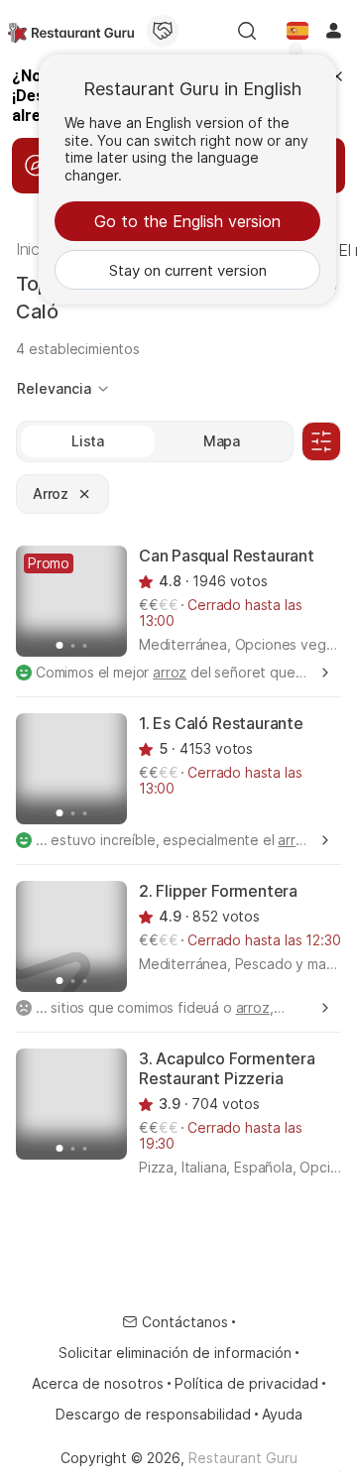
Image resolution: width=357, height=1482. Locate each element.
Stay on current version (188, 270)
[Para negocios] (162, 31)
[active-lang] (297, 31)
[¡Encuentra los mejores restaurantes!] (71, 31)
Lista (87, 440)
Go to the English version (187, 221)
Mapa (221, 440)
